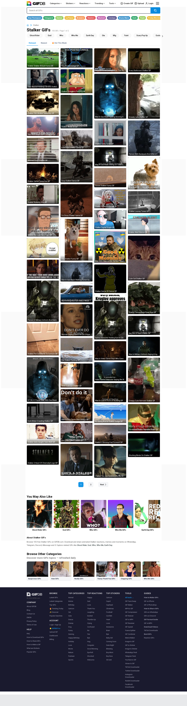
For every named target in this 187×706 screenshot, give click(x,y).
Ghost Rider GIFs (39, 530)
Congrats (90, 645)
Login (150, 3)
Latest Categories (55, 601)
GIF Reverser (129, 623)
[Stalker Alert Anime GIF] (144, 224)
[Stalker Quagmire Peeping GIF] (76, 81)
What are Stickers (33, 648)
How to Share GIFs (33, 641)
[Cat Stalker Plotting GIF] (76, 350)
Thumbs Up (91, 619)
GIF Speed (129, 627)
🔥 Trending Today (56, 609)
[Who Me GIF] (75, 35)
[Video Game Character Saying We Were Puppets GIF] (110, 371)
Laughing (90, 612)
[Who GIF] (61, 35)
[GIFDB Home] (28, 25)
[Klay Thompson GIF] (34, 18)
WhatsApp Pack (131, 652)
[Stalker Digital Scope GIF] (110, 219)
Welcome (90, 660)
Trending (99, 3)
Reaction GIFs (149, 638)
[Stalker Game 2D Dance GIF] (110, 279)
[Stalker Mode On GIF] (76, 111)
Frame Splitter (130, 630)
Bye (88, 638)
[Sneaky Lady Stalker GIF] (144, 96)
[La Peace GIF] (69, 18)
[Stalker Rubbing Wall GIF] (43, 194)
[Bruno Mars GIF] (124, 18)
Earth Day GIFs (148, 530)
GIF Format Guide (151, 619)
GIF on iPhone (149, 601)
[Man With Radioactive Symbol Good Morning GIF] (110, 247)
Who (94, 545)
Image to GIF (129, 641)
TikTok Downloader (132, 667)
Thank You (91, 609)
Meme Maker (130, 638)
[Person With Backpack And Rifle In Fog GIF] (144, 138)
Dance (70, 619)
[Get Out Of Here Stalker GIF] (144, 325)
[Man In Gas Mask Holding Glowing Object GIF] (110, 96)
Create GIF (128, 3)
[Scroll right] (162, 36)
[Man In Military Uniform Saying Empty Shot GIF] (144, 346)
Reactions (84, 3)
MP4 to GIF (129, 609)
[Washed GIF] (101, 18)
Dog (69, 627)
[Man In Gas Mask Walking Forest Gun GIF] (76, 272)
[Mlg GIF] (114, 35)
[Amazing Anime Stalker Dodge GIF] (110, 413)
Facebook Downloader (129, 685)
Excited (90, 616)
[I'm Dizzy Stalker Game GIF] (76, 200)
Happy (89, 597)
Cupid (108, 601)
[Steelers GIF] (91, 18)
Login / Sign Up (55, 625)
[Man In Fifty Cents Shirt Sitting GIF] (76, 405)
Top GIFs (52, 605)
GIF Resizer (129, 616)
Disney (70, 623)
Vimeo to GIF (130, 663)
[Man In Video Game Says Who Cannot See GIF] (110, 350)
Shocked (90, 656)
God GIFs (66, 530)
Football (109, 612)
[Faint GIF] (126, 35)
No (88, 630)
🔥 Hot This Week (59, 43)
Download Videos (151, 627)
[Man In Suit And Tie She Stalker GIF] (76, 460)
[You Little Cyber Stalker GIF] (76, 432)
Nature (70, 652)
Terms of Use (32, 625)
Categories (55, 3)
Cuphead (109, 605)
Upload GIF (53, 632)
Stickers (69, 3)
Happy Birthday (74, 638)
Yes (88, 634)
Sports (70, 660)
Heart (108, 619)
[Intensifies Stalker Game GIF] (76, 139)
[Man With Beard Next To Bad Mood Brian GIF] (43, 126)
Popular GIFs (31, 652)
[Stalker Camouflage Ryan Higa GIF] (144, 298)
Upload (141, 3)
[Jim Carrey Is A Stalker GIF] (43, 269)
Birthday (71, 605)
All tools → (129, 597)
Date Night (110, 645)
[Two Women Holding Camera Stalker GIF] (43, 78)
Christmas (110, 609)
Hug (88, 641)
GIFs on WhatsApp (151, 612)
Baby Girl (109, 638)
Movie (70, 649)
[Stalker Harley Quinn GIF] (110, 198)
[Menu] (157, 3)
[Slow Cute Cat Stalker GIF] (76, 375)
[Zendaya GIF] (112, 18)
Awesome (110, 627)
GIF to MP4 (129, 619)
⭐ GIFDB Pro (54, 628)
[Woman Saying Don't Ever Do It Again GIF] (76, 320)
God (89, 545)
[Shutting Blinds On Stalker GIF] (144, 445)
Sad (88, 601)
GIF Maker (129, 605)
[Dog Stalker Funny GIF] (76, 239)
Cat (69, 612)
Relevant (32, 43)
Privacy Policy (32, 621)
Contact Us (31, 614)
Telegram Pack (130, 656)
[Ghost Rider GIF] (34, 35)
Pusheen (71, 656)
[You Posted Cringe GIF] (76, 57)
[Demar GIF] (59, 18)
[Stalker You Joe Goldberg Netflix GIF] (110, 462)
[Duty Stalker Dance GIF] (76, 166)
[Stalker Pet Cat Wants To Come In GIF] (43, 339)
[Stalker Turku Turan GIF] (110, 132)
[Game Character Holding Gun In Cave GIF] (110, 317)
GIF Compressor (131, 612)
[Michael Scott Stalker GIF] (43, 150)
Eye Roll (90, 652)
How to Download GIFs (35, 637)
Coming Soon (111, 641)
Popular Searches (55, 616)
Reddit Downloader (132, 681)
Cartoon (71, 609)
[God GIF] (49, 35)
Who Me (100, 545)
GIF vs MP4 (148, 623)
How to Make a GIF (34, 644)
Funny (70, 630)
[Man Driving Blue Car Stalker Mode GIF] (76, 292)
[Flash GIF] (142, 18)
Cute (70, 616)
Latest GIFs (53, 597)
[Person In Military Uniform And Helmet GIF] (43, 301)
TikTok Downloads (151, 630)
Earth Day (108, 545)
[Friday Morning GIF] (154, 18)
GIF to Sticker (130, 645)
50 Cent (109, 660)
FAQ (28, 634)
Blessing (109, 649)
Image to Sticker (131, 649)
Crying (89, 623)
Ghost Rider (82, 545)
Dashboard (53, 636)
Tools (111, 3)
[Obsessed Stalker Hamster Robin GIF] (144, 417)
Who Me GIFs (120, 530)
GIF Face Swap (130, 601)
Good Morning (92, 649)
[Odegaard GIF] (48, 18)
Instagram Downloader (129, 675)
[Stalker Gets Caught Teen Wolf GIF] (43, 434)
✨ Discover (53, 612)
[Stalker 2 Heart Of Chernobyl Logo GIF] (43, 455)
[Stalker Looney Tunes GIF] (144, 202)
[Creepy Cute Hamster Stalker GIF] (144, 380)
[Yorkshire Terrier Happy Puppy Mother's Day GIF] (144, 173)
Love (70, 645)
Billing (51, 639)
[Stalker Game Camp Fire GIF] (43, 173)
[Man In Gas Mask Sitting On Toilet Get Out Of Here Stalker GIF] (110, 156)
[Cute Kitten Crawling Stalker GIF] (43, 413)
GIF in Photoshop (150, 605)
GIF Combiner (130, 634)
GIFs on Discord (150, 616)
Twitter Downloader (132, 671)
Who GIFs (93, 530)
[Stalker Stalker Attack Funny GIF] (43, 57)
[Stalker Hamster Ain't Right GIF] (43, 221)
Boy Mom (109, 652)
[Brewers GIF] (80, 18)
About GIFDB (31, 606)
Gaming (71, 634)
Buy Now (109, 656)
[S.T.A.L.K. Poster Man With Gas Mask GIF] (43, 379)
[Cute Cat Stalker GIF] (144, 258)
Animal (70, 597)
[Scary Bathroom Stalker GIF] (144, 60)
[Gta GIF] (103, 35)
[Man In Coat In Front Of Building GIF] (110, 392)
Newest (44, 43)
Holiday (71, 641)
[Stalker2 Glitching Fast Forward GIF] (110, 434)
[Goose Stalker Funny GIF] (110, 177)
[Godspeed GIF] (160, 35)
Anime (70, 601)
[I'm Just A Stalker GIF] (43, 248)
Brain (108, 630)
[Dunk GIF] (134, 18)
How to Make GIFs (151, 597)
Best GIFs (148, 634)
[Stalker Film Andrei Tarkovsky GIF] (43, 102)
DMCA (29, 617)
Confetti (109, 616)
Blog (28, 610)
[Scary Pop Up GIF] (142, 35)
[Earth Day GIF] (90, 35)
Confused (91, 627)
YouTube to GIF (130, 660)
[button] (159, 513)
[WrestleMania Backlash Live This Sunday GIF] (110, 60)
